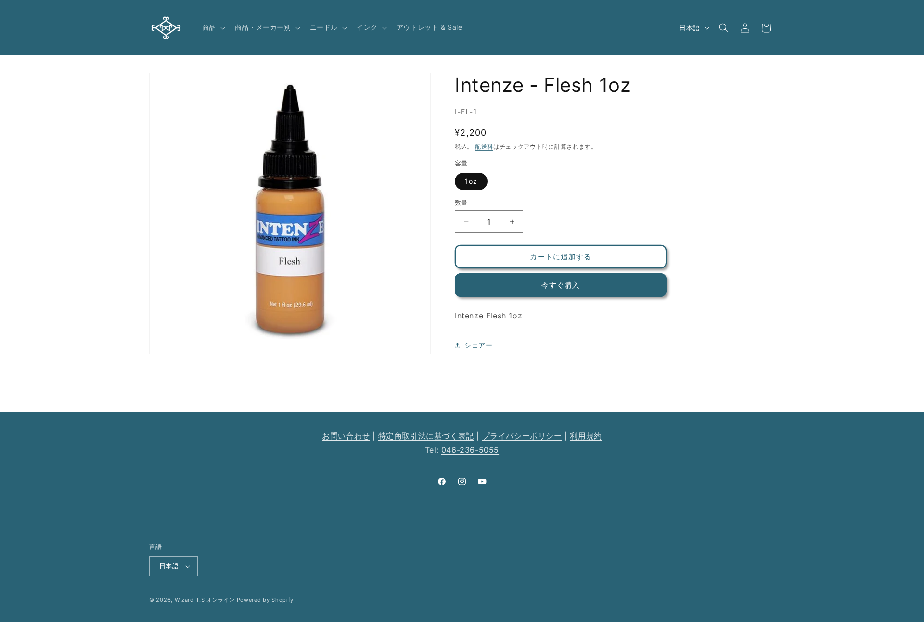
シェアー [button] (478, 345)
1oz (471, 181)
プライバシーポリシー (522, 436)
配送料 (484, 146)
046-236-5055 (470, 450)
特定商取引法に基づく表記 (426, 436)
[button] (212, 27)
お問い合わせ (346, 436)
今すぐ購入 (560, 285)
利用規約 (586, 436)
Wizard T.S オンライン (205, 600)
